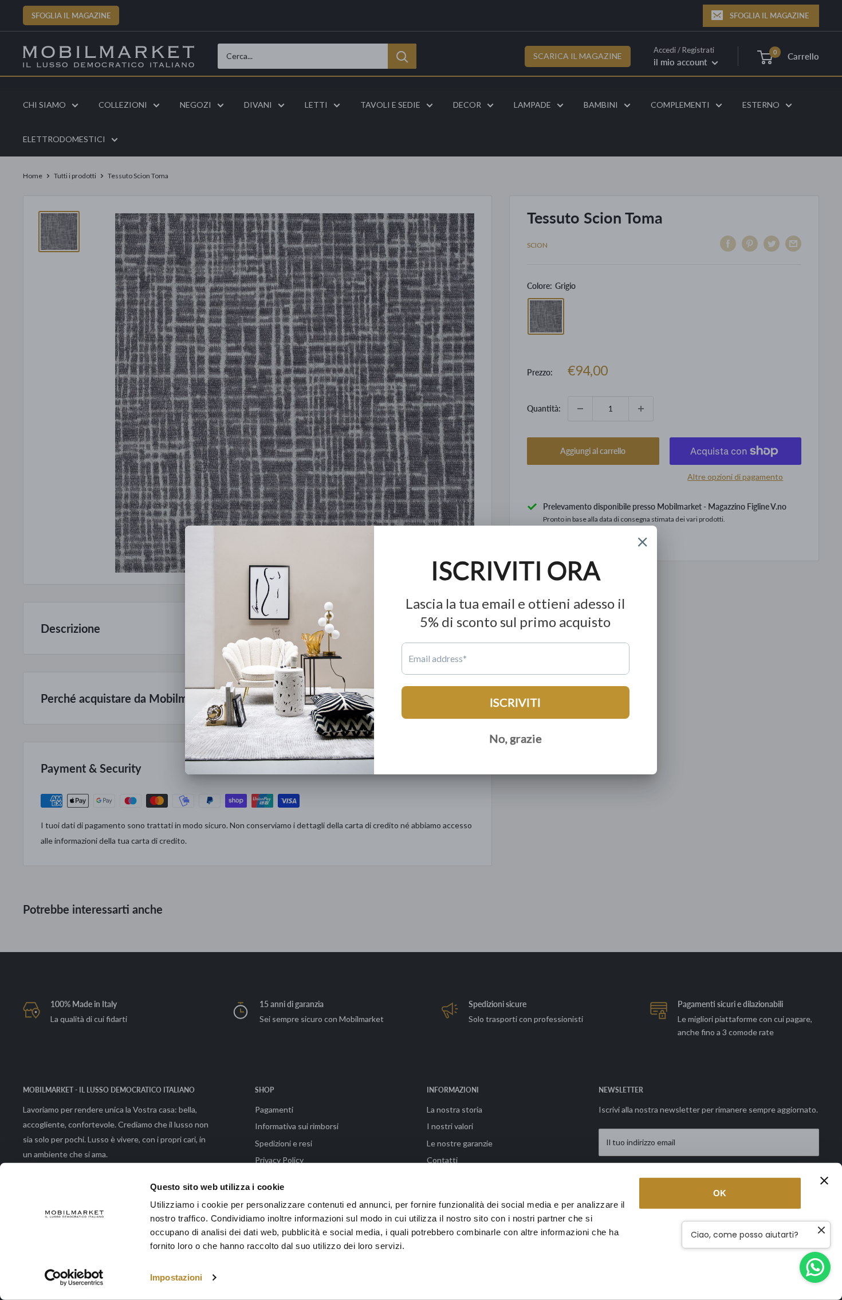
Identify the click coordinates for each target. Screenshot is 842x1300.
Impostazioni (176, 1277)
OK (719, 1193)
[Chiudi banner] (824, 1181)
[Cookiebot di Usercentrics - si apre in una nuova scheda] (74, 1277)
